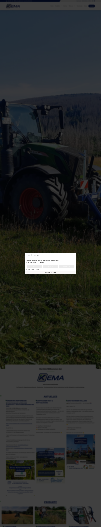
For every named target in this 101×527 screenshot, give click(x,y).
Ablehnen (34, 266)
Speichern (50, 266)
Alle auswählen (66, 266)
